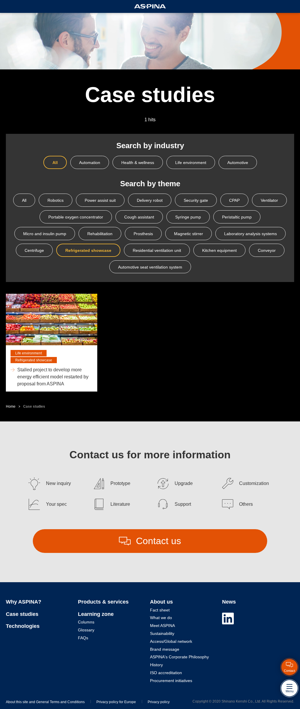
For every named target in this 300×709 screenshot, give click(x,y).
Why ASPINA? (23, 602)
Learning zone (96, 614)
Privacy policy (159, 702)
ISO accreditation (166, 672)
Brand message (164, 649)
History (156, 664)
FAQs (83, 637)
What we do (161, 617)
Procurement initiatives (171, 680)
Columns (86, 622)
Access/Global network (171, 641)
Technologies (23, 626)
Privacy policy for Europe (116, 702)
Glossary (86, 630)
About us (161, 602)
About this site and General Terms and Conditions (45, 702)
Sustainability (162, 633)
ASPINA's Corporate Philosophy (179, 657)
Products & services (103, 602)
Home (11, 406)
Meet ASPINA (162, 625)
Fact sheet (160, 610)
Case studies (22, 614)
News (229, 602)
